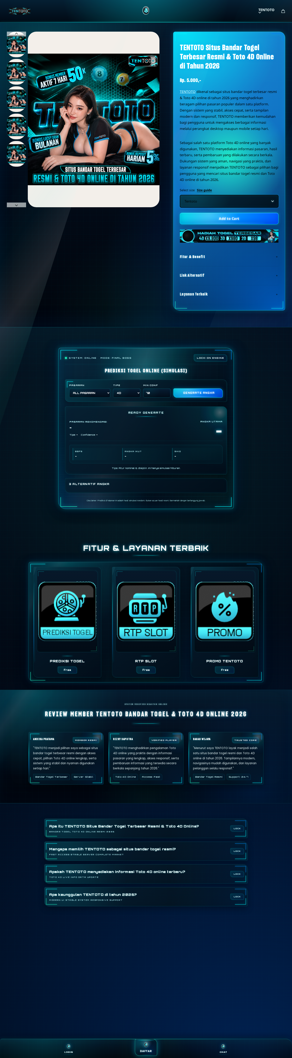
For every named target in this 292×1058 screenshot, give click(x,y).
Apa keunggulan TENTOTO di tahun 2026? (93, 896)
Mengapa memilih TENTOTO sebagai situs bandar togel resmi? (112, 851)
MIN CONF (150, 385)
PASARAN (76, 385)
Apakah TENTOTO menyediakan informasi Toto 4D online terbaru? (117, 874)
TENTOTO (266, 9)
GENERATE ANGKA (199, 392)
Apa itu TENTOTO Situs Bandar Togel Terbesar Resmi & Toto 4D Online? (124, 828)
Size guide (204, 190)
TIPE (116, 385)
